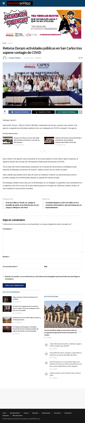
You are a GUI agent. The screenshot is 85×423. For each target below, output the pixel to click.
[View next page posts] (44, 151)
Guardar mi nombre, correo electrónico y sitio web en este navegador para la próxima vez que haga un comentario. (42, 278)
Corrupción (68, 413)
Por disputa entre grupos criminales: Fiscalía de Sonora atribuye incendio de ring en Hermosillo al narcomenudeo (25, 329)
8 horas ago (17, 302)
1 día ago (16, 333)
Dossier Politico (14, 58)
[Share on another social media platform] (80, 112)
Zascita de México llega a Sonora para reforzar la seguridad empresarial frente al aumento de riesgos (60, 332)
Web (45, 266)
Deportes (6, 415)
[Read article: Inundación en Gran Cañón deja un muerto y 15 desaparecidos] (7, 320)
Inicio (4, 413)
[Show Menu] (4, 3)
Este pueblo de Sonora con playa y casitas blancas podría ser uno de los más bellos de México (66, 354)
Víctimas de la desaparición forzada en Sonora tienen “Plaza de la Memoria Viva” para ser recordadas (26, 308)
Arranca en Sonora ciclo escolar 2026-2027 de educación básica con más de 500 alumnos (27, 140)
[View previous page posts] (40, 151)
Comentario (8, 229)
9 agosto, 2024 (29, 58)
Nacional (35, 413)
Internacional (46, 413)
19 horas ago (18, 322)
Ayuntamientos (15, 413)
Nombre (6, 257)
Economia (57, 413)
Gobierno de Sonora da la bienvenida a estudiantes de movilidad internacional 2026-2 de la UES (68, 140)
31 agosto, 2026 (19, 144)
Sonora (10, 43)
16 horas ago (18, 313)
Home (4, 43)
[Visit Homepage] (20, 3)
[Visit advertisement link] (42, 26)
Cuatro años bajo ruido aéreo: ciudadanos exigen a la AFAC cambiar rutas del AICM (66, 345)
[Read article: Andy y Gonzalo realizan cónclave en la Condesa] (7, 299)
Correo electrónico (10, 266)
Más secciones (17, 415)
